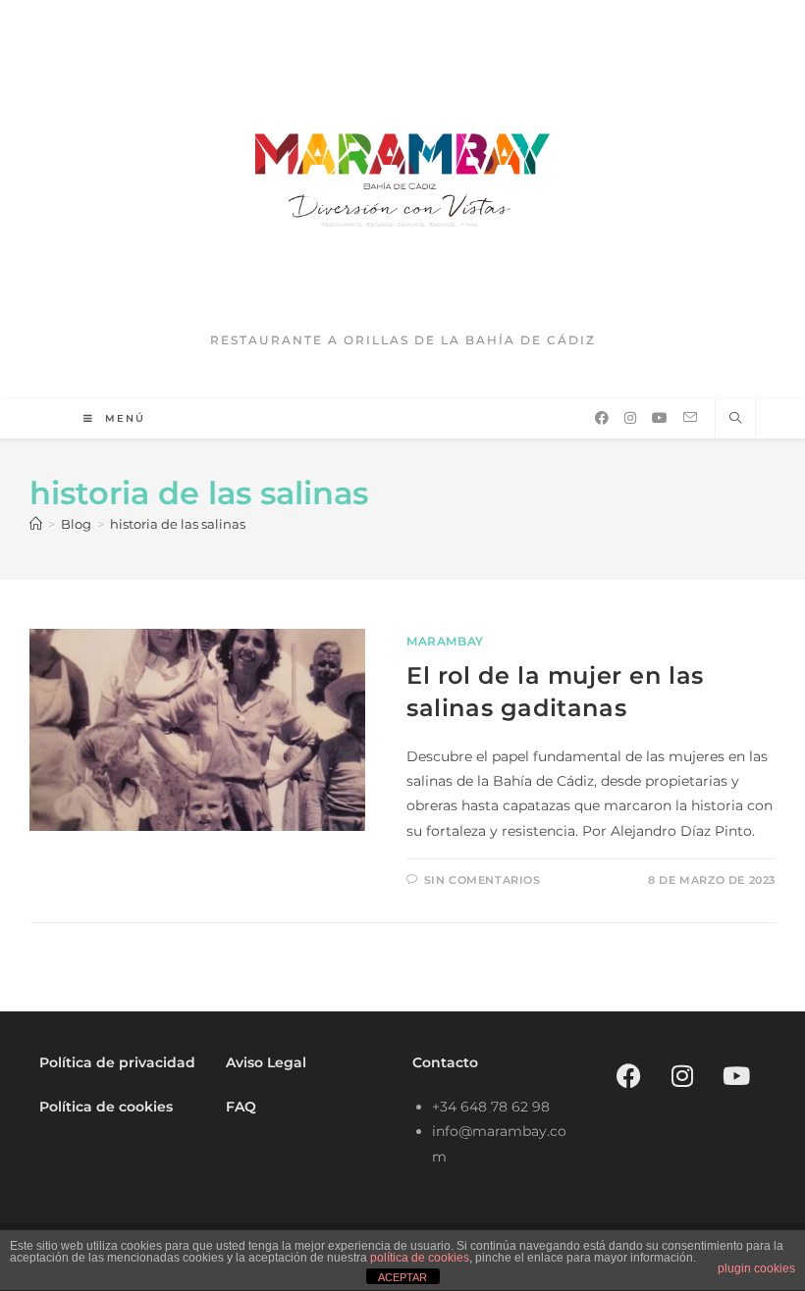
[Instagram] (682, 1075)
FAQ (241, 1106)
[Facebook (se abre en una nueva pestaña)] (602, 418)
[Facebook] (628, 1075)
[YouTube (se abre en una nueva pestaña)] (659, 418)
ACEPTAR (402, 1277)
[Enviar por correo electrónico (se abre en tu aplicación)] (690, 417)
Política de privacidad (117, 1062)
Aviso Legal (266, 1062)
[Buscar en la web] (735, 419)
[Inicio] (35, 524)
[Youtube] (736, 1075)
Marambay (445, 641)
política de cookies (419, 1258)
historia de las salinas (177, 524)
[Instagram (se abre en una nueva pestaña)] (630, 418)
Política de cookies (106, 1106)
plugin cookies (756, 1268)
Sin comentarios (482, 880)
